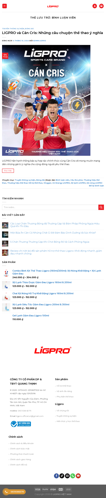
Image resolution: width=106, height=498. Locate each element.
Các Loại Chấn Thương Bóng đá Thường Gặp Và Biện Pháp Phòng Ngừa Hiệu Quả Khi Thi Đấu (55, 225)
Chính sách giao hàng (20, 459)
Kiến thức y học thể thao (68, 421)
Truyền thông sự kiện (13, 29)
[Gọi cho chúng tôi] (72, 475)
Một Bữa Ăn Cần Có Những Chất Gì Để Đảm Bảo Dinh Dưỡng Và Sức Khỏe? (53, 232)
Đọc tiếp (8, 171)
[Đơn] (4, 6)
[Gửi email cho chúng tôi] (67, 475)
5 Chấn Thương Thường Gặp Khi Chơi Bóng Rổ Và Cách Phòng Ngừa (49, 242)
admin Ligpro (39, 41)
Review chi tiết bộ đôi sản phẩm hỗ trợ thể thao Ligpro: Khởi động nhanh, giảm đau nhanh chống (56, 252)
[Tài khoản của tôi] (94, 6)
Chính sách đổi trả (18, 464)
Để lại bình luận (96, 186)
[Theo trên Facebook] (56, 475)
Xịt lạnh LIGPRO (78, 183)
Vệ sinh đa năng (64, 391)
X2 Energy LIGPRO (61, 183)
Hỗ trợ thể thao (64, 386)
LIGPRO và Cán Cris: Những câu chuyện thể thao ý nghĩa (52, 33)
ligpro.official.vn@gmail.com (29, 416)
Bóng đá (29, 29)
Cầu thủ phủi (76, 180)
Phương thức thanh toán (22, 454)
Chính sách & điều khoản (22, 443)
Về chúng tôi (63, 410)
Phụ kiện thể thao (65, 396)
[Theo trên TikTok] (61, 475)
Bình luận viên (62, 180)
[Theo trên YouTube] (78, 475)
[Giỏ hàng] (101, 6)
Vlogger (47, 183)
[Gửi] (101, 207)
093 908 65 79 (24, 410)
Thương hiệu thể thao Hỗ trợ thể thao (25, 183)
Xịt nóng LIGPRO (94, 183)
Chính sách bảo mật (19, 448)
